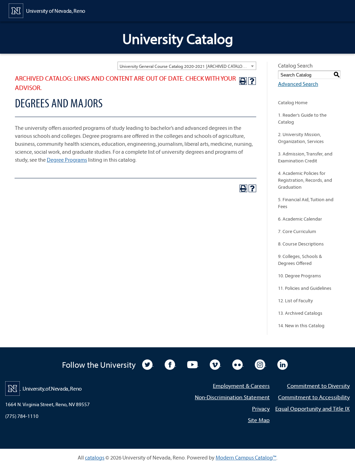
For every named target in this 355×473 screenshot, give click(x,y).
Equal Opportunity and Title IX (312, 408)
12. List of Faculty (295, 300)
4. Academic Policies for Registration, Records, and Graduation (305, 180)
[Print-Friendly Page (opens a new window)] (243, 81)
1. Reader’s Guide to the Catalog (302, 118)
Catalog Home (293, 102)
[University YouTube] (193, 363)
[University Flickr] (238, 363)
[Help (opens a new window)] (252, 81)
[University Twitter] (148, 363)
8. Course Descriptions (301, 244)
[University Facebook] (170, 363)
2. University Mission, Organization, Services (301, 137)
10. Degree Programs (299, 276)
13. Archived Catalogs (300, 313)
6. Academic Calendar (300, 219)
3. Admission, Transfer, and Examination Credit (305, 157)
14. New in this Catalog (301, 325)
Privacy (261, 408)
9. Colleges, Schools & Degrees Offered (300, 259)
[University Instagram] (260, 363)
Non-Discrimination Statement (232, 397)
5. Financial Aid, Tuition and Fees (306, 202)
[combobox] (187, 66)
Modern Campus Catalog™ (246, 457)
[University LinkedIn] (282, 363)
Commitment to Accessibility (314, 397)
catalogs (94, 457)
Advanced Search (298, 83)
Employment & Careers (241, 385)
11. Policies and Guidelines (304, 288)
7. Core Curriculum (297, 231)
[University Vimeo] (215, 363)
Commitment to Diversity (318, 385)
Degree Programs (67, 159)
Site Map (259, 419)
